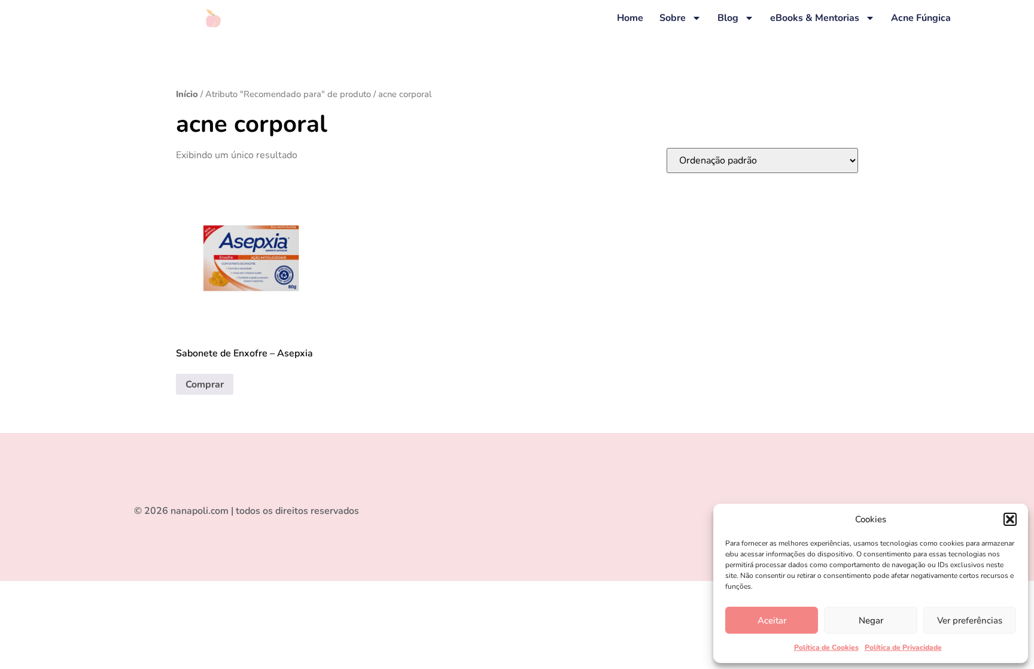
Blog (727, 18)
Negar (871, 620)
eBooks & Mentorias (814, 18)
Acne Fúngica (921, 18)
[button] (1010, 519)
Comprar (204, 384)
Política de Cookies (826, 647)
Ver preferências (969, 620)
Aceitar (772, 620)
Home (630, 18)
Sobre (672, 18)
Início (187, 94)
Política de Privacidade (903, 647)
